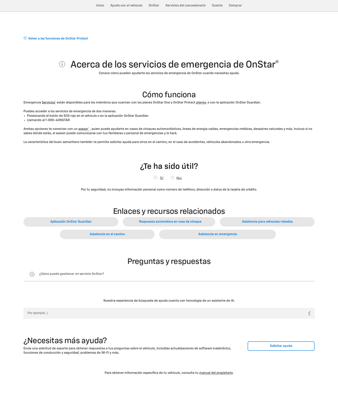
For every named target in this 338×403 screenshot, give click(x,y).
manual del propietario (216, 373)
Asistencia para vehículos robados (267, 221)
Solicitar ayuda (281, 346)
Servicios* (49, 102)
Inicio (100, 5)
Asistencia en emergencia (217, 234)
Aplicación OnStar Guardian (71, 221)
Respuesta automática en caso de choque (170, 221)
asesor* (83, 129)
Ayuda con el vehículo (126, 5)
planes (201, 102)
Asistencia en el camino (107, 234)
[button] (49, 102)
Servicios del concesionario (185, 5)
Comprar (235, 5)
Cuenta (217, 5)
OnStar (154, 5)
